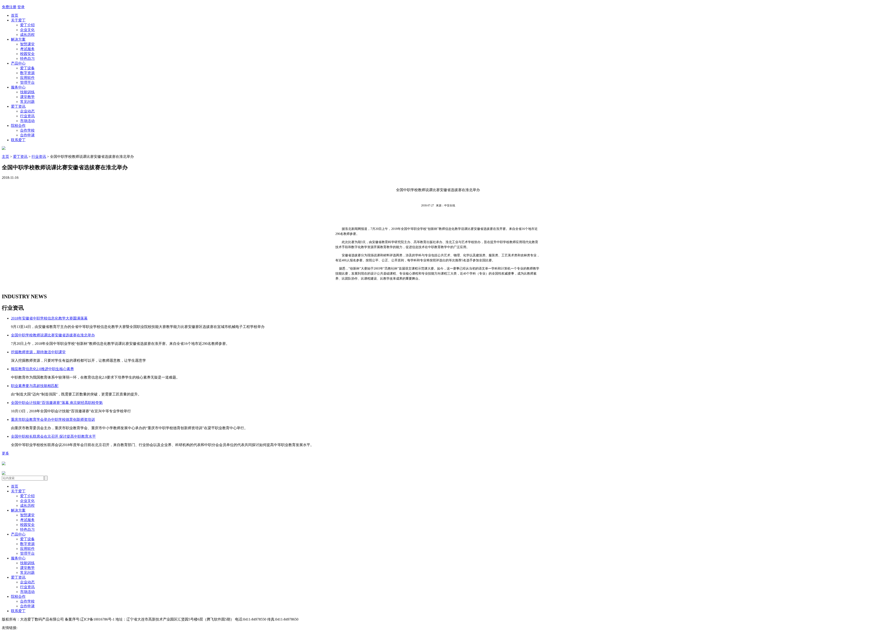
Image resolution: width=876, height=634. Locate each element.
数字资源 (27, 73)
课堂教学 (27, 97)
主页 (5, 156)
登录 (21, 7)
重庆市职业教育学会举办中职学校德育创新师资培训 (53, 419)
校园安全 (27, 54)
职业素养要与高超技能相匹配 (34, 386)
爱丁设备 (27, 68)
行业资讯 (27, 116)
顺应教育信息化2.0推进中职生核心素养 (42, 369)
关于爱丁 (18, 20)
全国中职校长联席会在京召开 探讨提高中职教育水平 (53, 436)
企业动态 (27, 111)
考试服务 (27, 49)
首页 (14, 15)
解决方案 (18, 39)
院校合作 (18, 125)
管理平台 (27, 82)
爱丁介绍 (27, 25)
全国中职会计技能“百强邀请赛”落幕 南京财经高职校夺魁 (57, 403)
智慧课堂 (27, 44)
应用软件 (27, 78)
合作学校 (27, 130)
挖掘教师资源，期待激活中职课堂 (38, 352)
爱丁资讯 (18, 106)
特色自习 (27, 58)
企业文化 (27, 30)
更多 (5, 453)
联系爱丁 (18, 140)
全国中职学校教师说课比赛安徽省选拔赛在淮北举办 (53, 335)
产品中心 (18, 63)
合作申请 (27, 135)
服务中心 (18, 87)
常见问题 (27, 102)
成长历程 (27, 34)
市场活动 (27, 121)
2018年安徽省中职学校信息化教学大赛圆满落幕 (49, 318)
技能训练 (27, 92)
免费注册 (9, 7)
